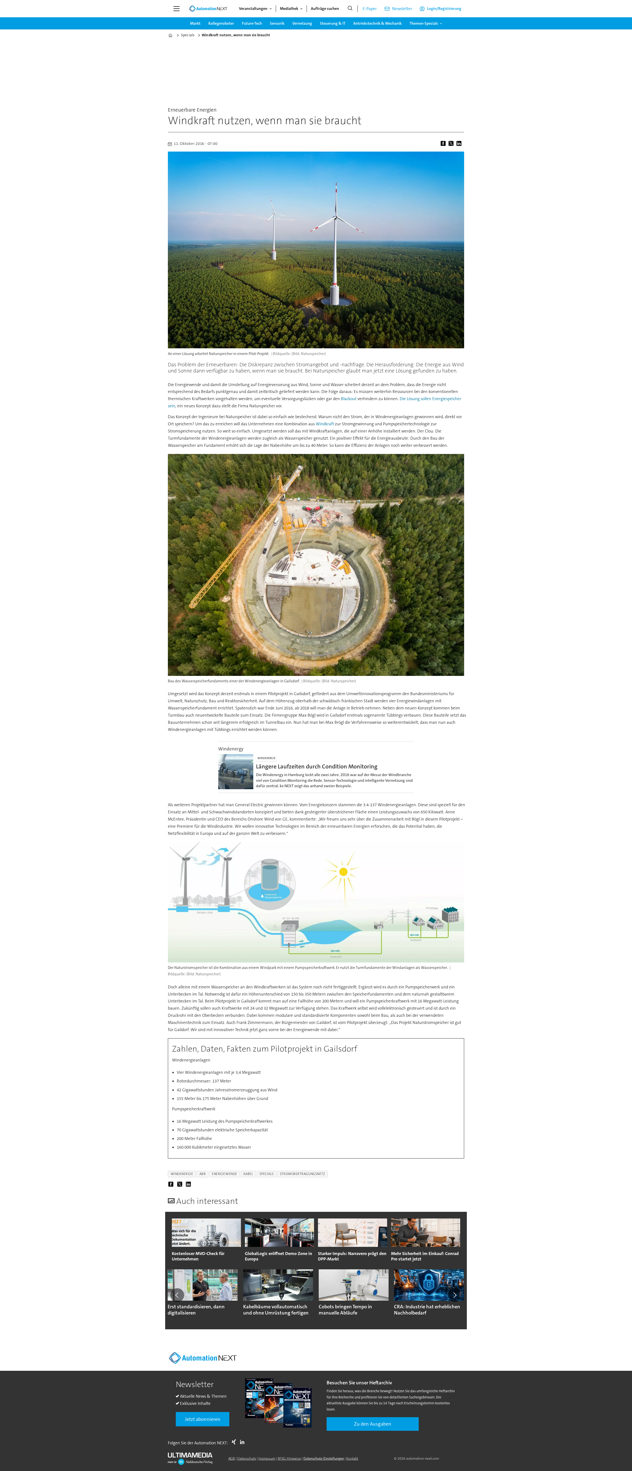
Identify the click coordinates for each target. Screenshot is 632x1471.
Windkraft (325, 424)
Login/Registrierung (444, 8)
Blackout (349, 398)
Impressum (266, 1458)
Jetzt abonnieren (202, 1419)
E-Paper (370, 8)
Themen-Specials (424, 23)
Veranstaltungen (253, 8)
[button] (177, 1295)
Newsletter (402, 8)
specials (266, 1174)
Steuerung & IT (332, 23)
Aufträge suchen (325, 8)
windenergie (182, 1174)
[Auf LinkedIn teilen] (460, 144)
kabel (248, 1174)
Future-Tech (252, 23)
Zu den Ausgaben (372, 1424)
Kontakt (352, 1458)
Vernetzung (302, 23)
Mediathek (289, 8)
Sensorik (277, 23)
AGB (231, 1458)
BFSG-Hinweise (289, 1458)
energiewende (224, 1174)
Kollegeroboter (221, 23)
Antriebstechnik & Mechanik (377, 23)
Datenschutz (246, 1458)
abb (202, 1174)
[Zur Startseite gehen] (208, 8)
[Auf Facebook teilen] (444, 144)
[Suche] (350, 9)
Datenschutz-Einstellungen (323, 1458)
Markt (195, 23)
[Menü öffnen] (176, 8)
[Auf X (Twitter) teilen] (452, 144)
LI (243, 1441)
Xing (235, 1441)
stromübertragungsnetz (302, 1174)
